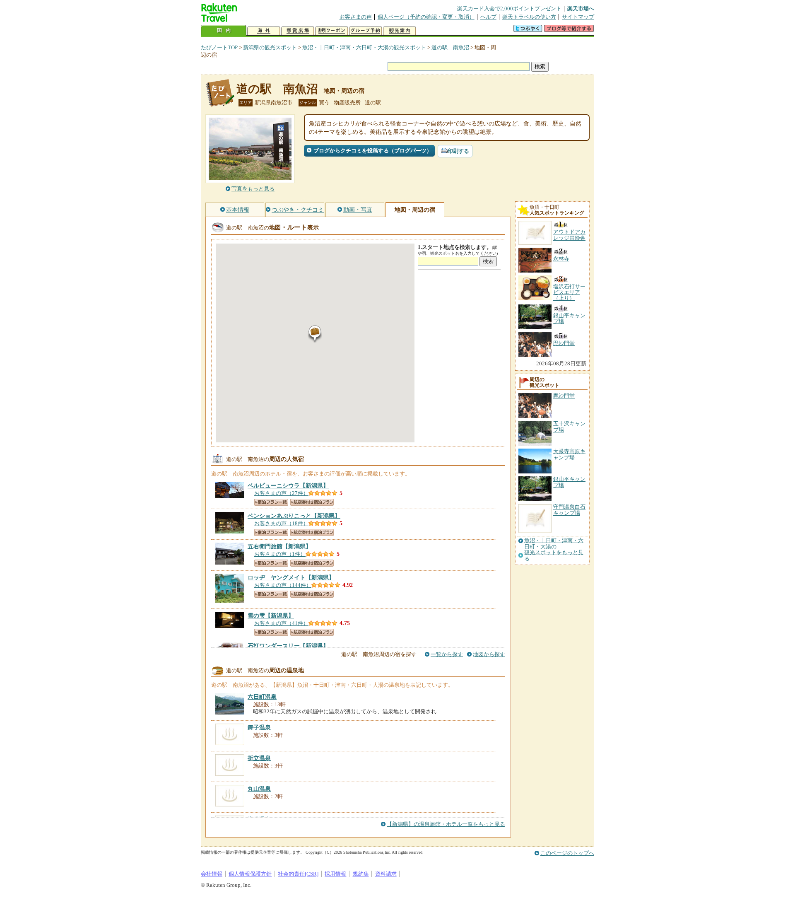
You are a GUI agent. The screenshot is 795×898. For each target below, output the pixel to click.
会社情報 (211, 874)
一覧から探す (447, 654)
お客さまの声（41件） (281, 623)
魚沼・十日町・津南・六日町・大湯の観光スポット (364, 47)
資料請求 (386, 874)
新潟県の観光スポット (270, 47)
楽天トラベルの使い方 (529, 17)
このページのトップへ (567, 853)
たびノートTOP (219, 47)
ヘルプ (488, 17)
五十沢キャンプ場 (569, 426)
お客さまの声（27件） (281, 493)
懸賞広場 (297, 31)
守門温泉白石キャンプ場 (569, 510)
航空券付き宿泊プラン (312, 502)
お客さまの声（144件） (282, 585)
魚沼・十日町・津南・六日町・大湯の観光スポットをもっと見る (553, 549)
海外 (263, 31)
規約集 (361, 874)
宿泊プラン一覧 (271, 502)
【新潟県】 (288, 485)
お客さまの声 (356, 17)
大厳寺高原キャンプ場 (569, 454)
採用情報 (335, 874)
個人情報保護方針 (250, 874)
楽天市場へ (580, 8)
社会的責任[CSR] (298, 874)
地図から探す (489, 654)
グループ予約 (365, 31)
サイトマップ (578, 17)
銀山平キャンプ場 (569, 482)
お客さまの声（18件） (281, 523)
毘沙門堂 (564, 396)
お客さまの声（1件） (280, 554)
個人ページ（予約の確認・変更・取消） (426, 17)
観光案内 (399, 31)
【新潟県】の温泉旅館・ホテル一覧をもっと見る (446, 824)
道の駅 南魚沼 (450, 47)
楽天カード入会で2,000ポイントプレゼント (509, 8)
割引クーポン (331, 31)
